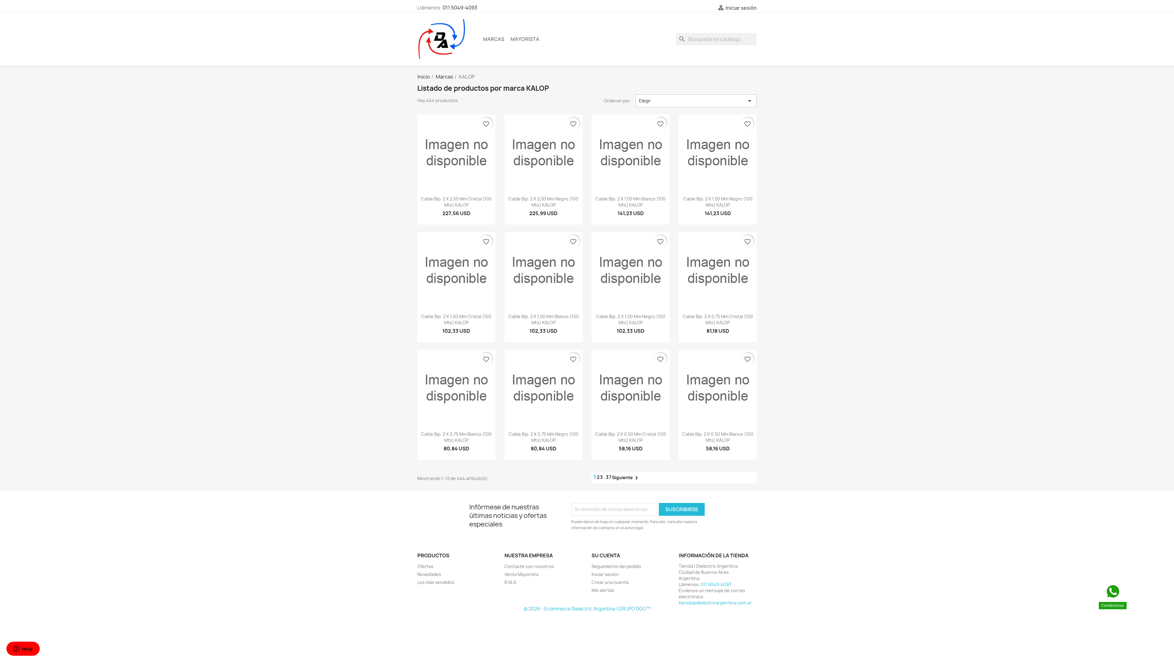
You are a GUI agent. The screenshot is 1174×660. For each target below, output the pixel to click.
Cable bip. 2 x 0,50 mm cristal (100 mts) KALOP (630, 437)
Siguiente (626, 478)
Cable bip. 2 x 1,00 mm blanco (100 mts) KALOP (543, 319)
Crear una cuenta (610, 582)
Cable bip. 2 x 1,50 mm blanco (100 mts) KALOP (631, 202)
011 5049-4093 (460, 7)
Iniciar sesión (605, 574)
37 (609, 477)
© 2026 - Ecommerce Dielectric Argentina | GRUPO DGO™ (587, 609)
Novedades (429, 574)
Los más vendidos (435, 582)
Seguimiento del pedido (616, 566)
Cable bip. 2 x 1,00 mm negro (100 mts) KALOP (630, 319)
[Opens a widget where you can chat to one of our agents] (23, 649)
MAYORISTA (525, 39)
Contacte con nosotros (529, 566)
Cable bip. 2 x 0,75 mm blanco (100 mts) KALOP (456, 437)
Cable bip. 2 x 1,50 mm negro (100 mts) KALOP (717, 202)
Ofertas (425, 566)
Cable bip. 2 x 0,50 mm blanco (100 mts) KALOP (717, 437)
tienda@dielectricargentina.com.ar (715, 603)
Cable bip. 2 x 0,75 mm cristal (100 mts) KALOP (718, 319)
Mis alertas (603, 590)
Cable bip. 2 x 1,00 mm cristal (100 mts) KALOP (456, 319)
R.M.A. (510, 582)
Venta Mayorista (521, 574)
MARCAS (493, 39)
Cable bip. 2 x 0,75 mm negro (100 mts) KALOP (543, 437)
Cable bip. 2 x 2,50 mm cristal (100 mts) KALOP (456, 202)
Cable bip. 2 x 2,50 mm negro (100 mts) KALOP (543, 202)
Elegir (696, 101)
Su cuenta (606, 555)
